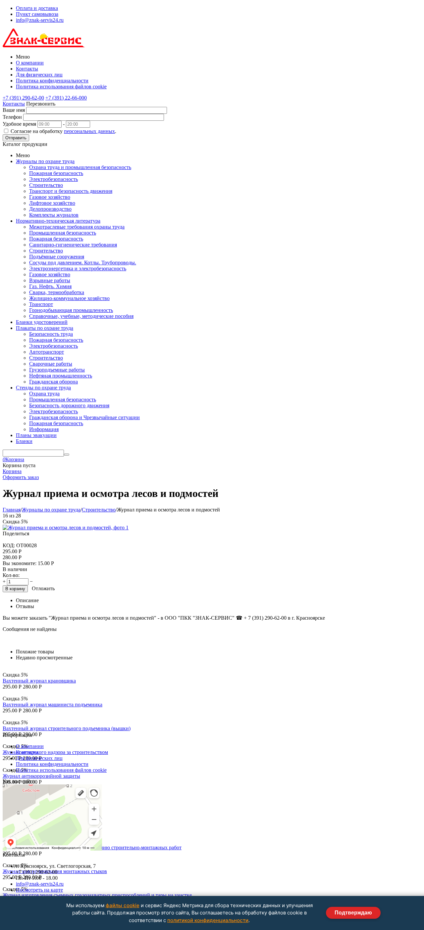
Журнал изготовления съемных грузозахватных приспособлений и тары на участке (97, 895)
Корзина (12, 471)
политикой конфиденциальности (207, 920)
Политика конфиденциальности (52, 80)
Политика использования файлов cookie (61, 86)
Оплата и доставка (37, 8)
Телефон (12, 117)
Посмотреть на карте (39, 890)
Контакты (27, 68)
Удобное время (19, 124)
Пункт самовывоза (37, 14)
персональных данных (89, 131)
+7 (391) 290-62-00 (23, 98)
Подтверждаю (353, 912)
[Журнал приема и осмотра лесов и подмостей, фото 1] (66, 527)
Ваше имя (14, 110)
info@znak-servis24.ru (40, 20)
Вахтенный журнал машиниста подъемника (52, 704)
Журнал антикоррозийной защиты (41, 776)
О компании (30, 63)
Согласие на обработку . (63, 131)
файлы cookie (122, 905)
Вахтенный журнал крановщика (39, 681)
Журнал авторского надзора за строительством (55, 752)
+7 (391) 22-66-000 (66, 98)
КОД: (9, 545)
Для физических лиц (39, 74)
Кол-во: (11, 575)
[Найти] (66, 455)
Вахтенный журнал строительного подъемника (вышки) (67, 728)
